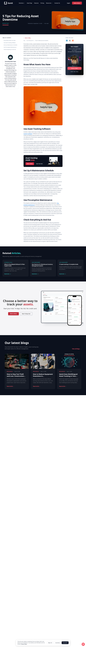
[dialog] (43, 643)
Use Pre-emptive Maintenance (10, 47)
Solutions (21, 3)
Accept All (65, 642)
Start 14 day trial (26, 313)
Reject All (50, 642)
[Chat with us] (83, 644)
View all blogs (76, 349)
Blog (24, 40)
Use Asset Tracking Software (10, 42)
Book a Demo (30, 163)
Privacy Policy (24, 644)
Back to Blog (28, 38)
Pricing (42, 3)
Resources (48, 3)
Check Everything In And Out (10, 49)
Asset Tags (29, 3)
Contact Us (57, 3)
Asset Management (30, 40)
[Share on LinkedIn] (67, 40)
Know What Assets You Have (9, 40)
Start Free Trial (39, 163)
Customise (57, 642)
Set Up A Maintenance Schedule (10, 45)
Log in (68, 3)
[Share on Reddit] (73, 40)
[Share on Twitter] (70, 40)
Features (36, 3)
